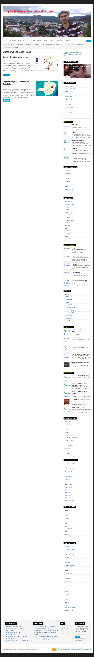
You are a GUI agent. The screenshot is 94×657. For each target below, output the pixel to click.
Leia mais (6, 75)
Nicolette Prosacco (38, 632)
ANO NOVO (6, 44)
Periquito (67, 602)
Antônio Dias (68, 560)
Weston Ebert (37, 630)
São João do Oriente (70, 607)
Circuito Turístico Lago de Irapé (16, 57)
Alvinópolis (67, 225)
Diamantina (67, 176)
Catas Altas (67, 170)
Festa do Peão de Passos (78, 338)
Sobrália (67, 613)
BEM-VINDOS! (12, 41)
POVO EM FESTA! (69, 245)
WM (8, 59)
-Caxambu (67, 429)
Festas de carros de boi (78, 256)
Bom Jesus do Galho (70, 565)
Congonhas (67, 173)
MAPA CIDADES (31, 41)
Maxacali (67, 518)
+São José (67, 492)
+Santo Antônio (68, 484)
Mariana (67, 178)
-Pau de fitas (68, 451)
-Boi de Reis (68, 421)
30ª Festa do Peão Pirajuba (79, 346)
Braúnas (67, 567)
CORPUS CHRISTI (60, 44)
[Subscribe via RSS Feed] (65, 53)
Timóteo (67, 209)
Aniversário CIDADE (70, 110)
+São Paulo (67, 495)
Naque (66, 599)
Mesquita (67, 597)
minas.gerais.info (34, 649)
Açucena (67, 557)
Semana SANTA (7, 47)
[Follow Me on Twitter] (67, 53)
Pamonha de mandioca (78, 140)
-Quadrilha (67, 453)
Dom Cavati (67, 578)
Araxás (66, 513)
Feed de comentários (67, 631)
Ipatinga (67, 207)
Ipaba (66, 586)
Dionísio (67, 575)
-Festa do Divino (69, 474)
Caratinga (67, 217)
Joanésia (67, 591)
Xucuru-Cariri (68, 537)
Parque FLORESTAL (70, 91)
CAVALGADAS (68, 372)
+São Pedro (68, 498)
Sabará (66, 186)
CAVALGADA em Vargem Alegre (80, 375)
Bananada (74, 148)
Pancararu (67, 523)
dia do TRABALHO (70, 44)
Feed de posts (65, 628)
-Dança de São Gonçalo (71, 437)
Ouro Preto (67, 181)
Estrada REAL (68, 86)
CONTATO (60, 41)
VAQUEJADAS (68, 327)
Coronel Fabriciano (69, 204)
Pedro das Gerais (38, 626)
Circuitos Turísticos (69, 107)
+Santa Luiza (68, 479)
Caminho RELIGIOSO (70, 88)
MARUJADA (75, 264)
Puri (66, 531)
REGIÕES (39, 41)
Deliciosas (67, 121)
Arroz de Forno (76, 157)
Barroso (67, 236)
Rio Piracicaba (68, 223)
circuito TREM (68, 99)
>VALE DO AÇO (69, 212)
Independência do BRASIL (48, 44)
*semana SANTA (69, 471)
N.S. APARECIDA (36, 44)
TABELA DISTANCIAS (49, 41)
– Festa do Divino (69, 440)
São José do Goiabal (70, 610)
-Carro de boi (68, 424)
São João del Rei (69, 189)
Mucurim (67, 521)
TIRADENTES (79, 44)
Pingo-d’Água (68, 605)
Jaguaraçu (67, 589)
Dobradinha (75, 124)
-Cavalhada (67, 427)
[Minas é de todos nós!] (47, 36)
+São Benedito (68, 487)
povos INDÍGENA (69, 102)
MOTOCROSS (68, 112)
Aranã (66, 510)
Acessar (64, 626)
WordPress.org (65, 633)
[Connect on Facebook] (75, 53)
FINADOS (28, 44)
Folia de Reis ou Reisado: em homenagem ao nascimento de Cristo (80, 282)
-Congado (67, 435)
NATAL (12, 44)
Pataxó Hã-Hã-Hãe (69, 529)
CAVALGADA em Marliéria (79, 407)
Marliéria (67, 594)
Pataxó (66, 526)
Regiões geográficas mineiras (13, 626)
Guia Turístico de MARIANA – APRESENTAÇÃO (18, 640)
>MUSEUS (67, 115)
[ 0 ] (5, 59)
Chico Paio (74, 132)
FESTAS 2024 (21, 41)
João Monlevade (69, 220)
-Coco (66, 432)
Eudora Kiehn (37, 636)
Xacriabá (67, 534)
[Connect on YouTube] (70, 56)
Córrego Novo (68, 573)
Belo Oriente (68, 562)
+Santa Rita (67, 482)
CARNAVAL (15, 47)
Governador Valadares (70, 215)
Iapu (66, 583)
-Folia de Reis (68, 445)
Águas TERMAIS (69, 96)
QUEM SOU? (67, 41)
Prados (66, 184)
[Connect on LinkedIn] (75, 54)
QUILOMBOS (68, 104)
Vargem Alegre (68, 239)
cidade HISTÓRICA (69, 94)
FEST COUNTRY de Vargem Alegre (81, 354)
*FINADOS (67, 466)
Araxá (66, 228)
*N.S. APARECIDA (69, 468)
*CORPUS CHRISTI (70, 463)
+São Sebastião (69, 500)
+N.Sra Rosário (68, 476)
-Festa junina (68, 443)
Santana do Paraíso (70, 554)
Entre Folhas (68, 581)
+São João (67, 490)
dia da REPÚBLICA (20, 44)
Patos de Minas (68, 233)
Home (5, 41)
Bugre (66, 570)
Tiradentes (67, 192)
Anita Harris (37, 639)
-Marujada (67, 448)
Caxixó (66, 515)
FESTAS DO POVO (76, 272)
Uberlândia (67, 231)
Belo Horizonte (68, 201)
